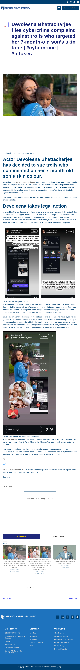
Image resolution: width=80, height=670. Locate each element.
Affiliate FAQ (34, 639)
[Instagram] (71, 2)
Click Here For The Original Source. (40, 499)
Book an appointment (61, 643)
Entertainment (14, 470)
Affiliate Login (59, 633)
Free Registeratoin (60, 649)
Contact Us (33, 636)
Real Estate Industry (12, 648)
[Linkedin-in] (67, 2)
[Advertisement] (40, 133)
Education (8, 641)
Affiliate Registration (61, 636)
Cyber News (58, 59)
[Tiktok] (74, 2)
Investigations (10, 644)
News (5, 470)
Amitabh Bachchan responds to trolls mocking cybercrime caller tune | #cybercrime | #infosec (64, 561)
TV (22, 470)
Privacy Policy (59, 646)
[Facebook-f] (63, 2)
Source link (7, 487)
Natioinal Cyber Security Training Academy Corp (31, 59)
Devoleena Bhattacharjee (25, 182)
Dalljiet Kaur (12, 439)
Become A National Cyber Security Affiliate (13, 652)
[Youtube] (78, 2)
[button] (59, 8)
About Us (33, 633)
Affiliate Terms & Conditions (63, 639)
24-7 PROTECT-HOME (12, 633)
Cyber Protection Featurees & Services (15, 637)
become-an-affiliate (36, 643)
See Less (6, 477)
